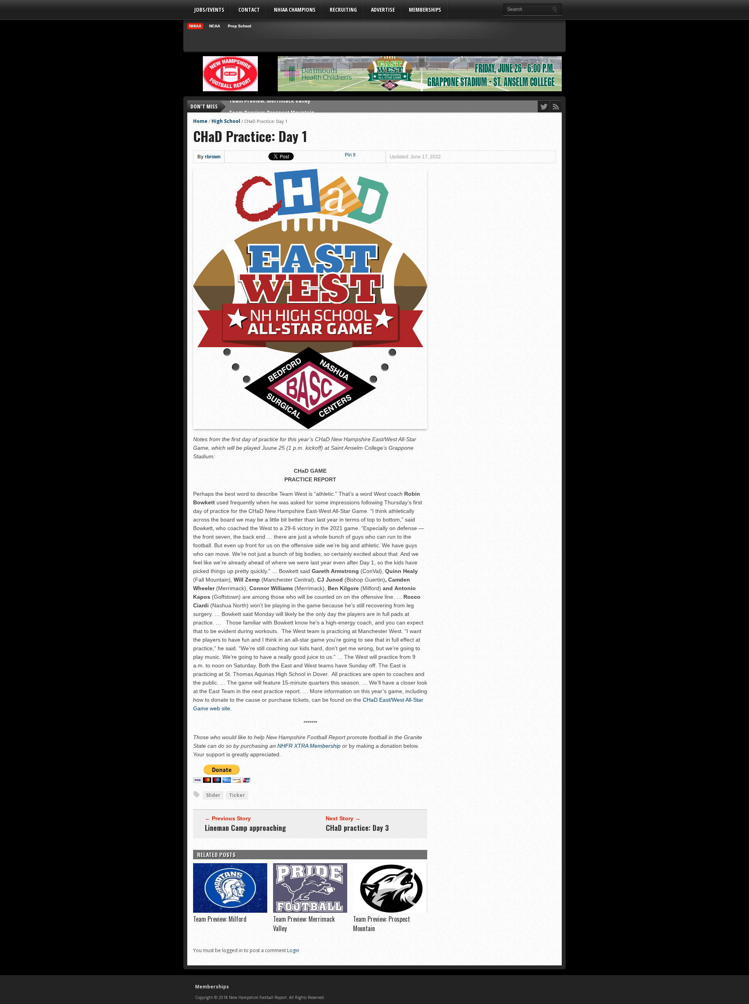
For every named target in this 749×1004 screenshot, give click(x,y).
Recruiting (343, 9)
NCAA (214, 26)
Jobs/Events (209, 9)
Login (293, 950)
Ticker (237, 795)
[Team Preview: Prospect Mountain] (390, 911)
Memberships (425, 9)
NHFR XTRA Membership (309, 746)
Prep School (239, 26)
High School (225, 121)
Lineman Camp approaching (245, 827)
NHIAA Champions (295, 9)
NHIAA (195, 26)
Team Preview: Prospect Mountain (271, 106)
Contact (249, 9)
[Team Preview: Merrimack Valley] (310, 911)
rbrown (212, 157)
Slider (213, 795)
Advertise (383, 9)
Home (200, 121)
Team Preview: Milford (220, 919)
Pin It (350, 155)
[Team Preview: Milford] (230, 911)
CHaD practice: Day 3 (357, 827)
